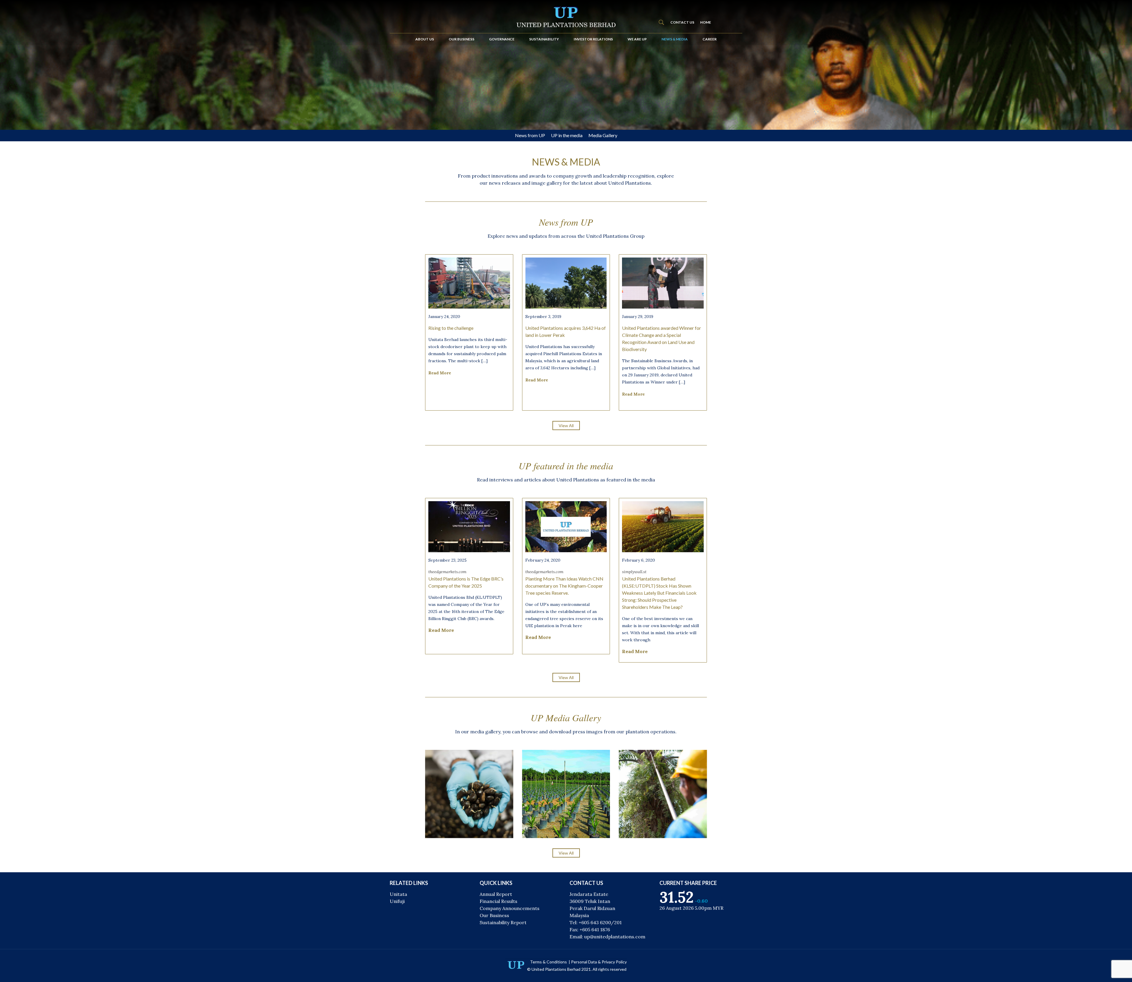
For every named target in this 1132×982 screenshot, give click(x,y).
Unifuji (397, 901)
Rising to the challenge (450, 328)
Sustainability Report (503, 922)
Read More (439, 373)
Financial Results (498, 901)
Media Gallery (602, 135)
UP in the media (567, 135)
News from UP (530, 135)
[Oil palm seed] (469, 794)
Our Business (494, 915)
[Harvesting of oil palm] (663, 794)
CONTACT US (682, 22)
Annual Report (496, 894)
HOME (705, 22)
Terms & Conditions (549, 961)
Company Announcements (509, 908)
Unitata (398, 894)
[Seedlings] (566, 794)
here (577, 625)
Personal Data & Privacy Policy (599, 961)
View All (566, 425)
